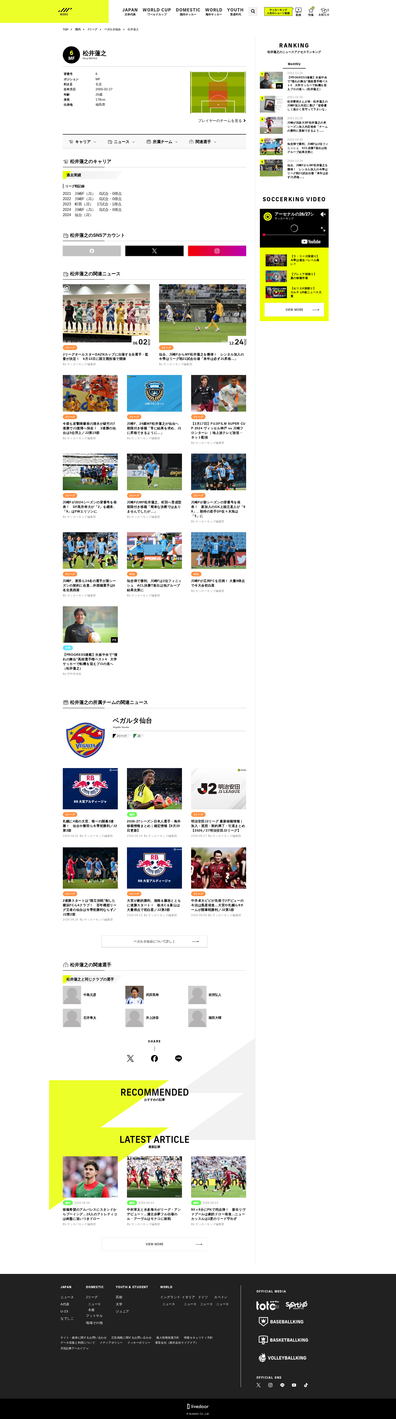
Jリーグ (121, 736)
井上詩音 (152, 1017)
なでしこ (67, 1318)
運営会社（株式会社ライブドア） (176, 1342)
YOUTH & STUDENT (132, 1287)
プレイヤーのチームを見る (220, 121)
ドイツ (203, 1297)
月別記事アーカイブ (73, 1348)
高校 (119, 1297)
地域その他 (94, 1322)
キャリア (83, 142)
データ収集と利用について (77, 1342)
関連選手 (203, 142)
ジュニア (122, 1311)
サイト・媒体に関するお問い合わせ (83, 1337)
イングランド (170, 1297)
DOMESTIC (188, 11)
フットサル (94, 1315)
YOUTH (235, 11)
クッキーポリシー (139, 1342)
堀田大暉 (215, 1017)
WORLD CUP (157, 11)
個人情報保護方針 (167, 1337)
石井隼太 (89, 1017)
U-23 (64, 1311)
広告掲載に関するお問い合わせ (131, 1337)
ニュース (121, 142)
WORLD (214, 11)
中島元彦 (89, 995)
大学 (119, 1304)
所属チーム (162, 142)
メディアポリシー (111, 1342)
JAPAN (130, 11)
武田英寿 (152, 995)
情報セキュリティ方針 (198, 1337)
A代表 (64, 1304)
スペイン (221, 1297)
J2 (139, 736)
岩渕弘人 (215, 995)
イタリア (188, 1297)
